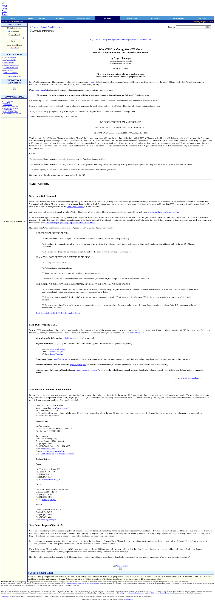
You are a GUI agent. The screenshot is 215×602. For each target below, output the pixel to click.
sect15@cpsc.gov (61, 359)
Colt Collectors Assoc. (10, 112)
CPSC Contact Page (190, 378)
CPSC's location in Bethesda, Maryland (57, 454)
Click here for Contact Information (162, 593)
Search (110, 39)
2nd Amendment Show (10, 108)
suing (93, 82)
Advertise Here (8, 70)
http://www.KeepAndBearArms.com (133, 593)
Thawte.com (5, 596)
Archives (107, 18)
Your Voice (155, 18)
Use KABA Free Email (10, 73)
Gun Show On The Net (10, 106)
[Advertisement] (14, 168)
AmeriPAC (6, 103)
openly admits (41, 90)
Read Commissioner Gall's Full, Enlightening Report (58, 313)
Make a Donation (8, 62)
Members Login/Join (36, 18)
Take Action (132, 18)
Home (13, 18)
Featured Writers (39, 27)
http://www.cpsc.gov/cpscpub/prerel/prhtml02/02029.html (70, 222)
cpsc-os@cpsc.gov (78, 364)
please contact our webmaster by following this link (82, 583)
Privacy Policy (128, 599)
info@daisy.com (137, 333)
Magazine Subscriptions (11, 65)
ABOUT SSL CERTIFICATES (14, 222)
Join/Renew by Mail (9, 60)
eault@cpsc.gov (56, 351)
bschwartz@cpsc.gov (59, 349)
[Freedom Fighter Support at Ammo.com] (14, 88)
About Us (60, 18)
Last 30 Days (100, 39)
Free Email (202, 18)
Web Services (178, 18)
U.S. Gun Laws (8, 101)
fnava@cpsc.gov (57, 354)
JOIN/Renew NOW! (14, 76)
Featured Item (145, 39)
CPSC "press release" (75, 206)
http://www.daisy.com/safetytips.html (163, 212)
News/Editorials (83, 18)
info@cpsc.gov (69, 338)
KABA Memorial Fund (10, 67)
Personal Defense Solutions (12, 113)
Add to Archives (121, 39)
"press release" (62, 408)
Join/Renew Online (9, 57)
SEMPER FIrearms (9, 110)
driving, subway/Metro (55, 451)
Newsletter (133, 39)
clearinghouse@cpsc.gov (86, 370)
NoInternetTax (7, 105)
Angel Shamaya (54, 27)
